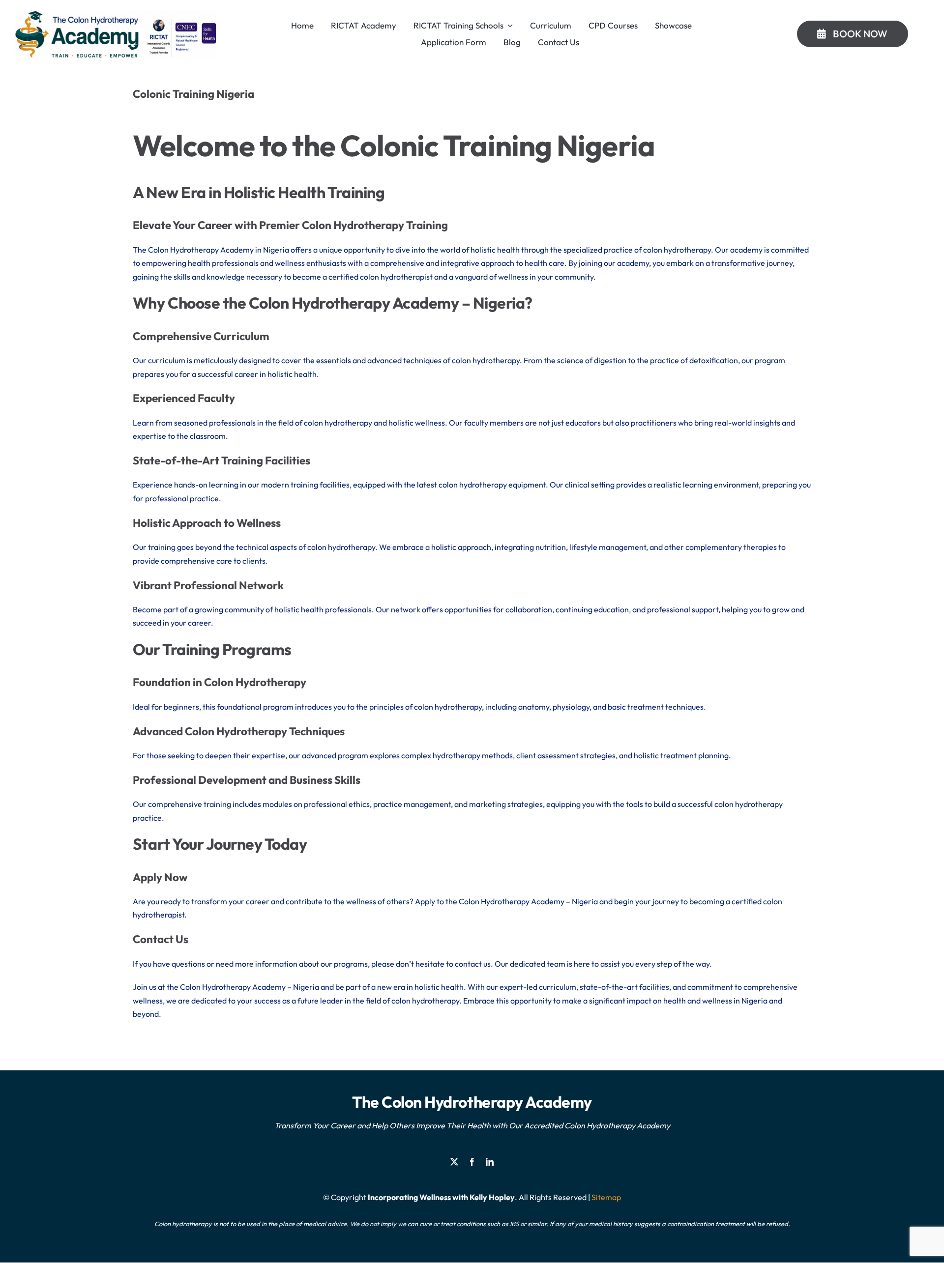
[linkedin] (490, 1162)
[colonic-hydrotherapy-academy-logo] (115, 14)
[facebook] (472, 1162)
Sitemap (606, 1197)
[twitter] (454, 1162)
